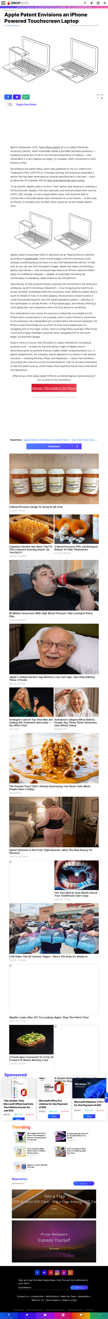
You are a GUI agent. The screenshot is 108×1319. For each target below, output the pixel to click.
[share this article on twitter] (17, 97)
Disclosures (90, 1310)
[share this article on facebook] (8, 97)
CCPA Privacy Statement (34, 1310)
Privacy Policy (19, 1310)
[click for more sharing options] (26, 97)
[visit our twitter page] (44, 1272)
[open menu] (3, 3)
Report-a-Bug (70, 1300)
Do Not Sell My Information (55, 1310)
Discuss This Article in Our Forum (54, 388)
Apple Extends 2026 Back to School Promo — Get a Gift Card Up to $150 (62, 440)
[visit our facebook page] (37, 1272)
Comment (63, 446)
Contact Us (22, 1296)
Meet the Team (68, 1296)
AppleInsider (31, 258)
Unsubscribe (37, 1296)
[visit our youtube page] (64, 1272)
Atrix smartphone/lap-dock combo (66, 180)
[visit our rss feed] (70, 1272)
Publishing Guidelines (75, 1310)
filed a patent (53, 147)
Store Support (53, 1300)
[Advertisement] (54, 126)
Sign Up (84, 1183)
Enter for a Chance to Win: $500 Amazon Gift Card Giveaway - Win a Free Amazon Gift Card (54, 7)
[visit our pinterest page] (50, 1272)
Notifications (52, 1296)
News (6, 10)
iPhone (12, 10)
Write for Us (38, 1300)
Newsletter (83, 1296)
